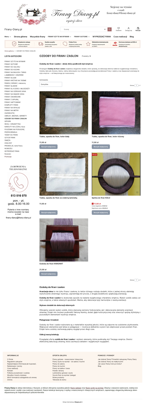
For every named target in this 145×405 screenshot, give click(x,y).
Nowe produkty (58, 377)
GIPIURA (8, 121)
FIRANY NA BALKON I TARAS (15, 72)
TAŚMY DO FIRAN (11, 135)
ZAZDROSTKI (9, 113)
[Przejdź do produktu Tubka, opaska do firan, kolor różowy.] (116, 112)
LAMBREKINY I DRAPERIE (14, 75)
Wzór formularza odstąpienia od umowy (22, 377)
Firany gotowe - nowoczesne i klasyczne (68, 359)
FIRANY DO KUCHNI (12, 70)
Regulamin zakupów (14, 361)
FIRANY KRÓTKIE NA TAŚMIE (15, 80)
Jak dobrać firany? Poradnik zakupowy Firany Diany (117, 359)
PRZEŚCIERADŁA (11, 132)
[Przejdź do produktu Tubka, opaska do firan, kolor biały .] (63, 112)
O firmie (10, 359)
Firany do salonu (59, 364)
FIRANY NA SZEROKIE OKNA (15, 91)
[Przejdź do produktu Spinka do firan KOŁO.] (116, 174)
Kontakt (10, 371)
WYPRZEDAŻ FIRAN (12, 151)
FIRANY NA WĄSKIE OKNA (14, 94)
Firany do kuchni (59, 366)
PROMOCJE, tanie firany (14, 146)
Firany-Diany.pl (13, 29)
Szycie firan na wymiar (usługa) (64, 375)
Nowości (8, 154)
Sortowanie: (43, 80)
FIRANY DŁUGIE (10, 78)
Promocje (8, 157)
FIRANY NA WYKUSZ (12, 108)
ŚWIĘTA (7, 140)
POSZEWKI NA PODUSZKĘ (14, 129)
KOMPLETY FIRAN (11, 105)
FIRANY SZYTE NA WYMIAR (15, 61)
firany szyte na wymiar (94, 388)
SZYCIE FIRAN (10, 138)
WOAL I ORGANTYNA (13, 124)
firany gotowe (76, 388)
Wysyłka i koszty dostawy (17, 375)
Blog (99, 366)
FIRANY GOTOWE (11, 64)
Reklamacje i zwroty (14, 366)
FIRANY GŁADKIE (11, 86)
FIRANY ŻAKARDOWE (13, 97)
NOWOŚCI (8, 148)
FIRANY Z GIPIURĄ (11, 99)
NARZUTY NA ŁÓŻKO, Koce (15, 127)
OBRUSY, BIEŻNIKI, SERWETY (16, 116)
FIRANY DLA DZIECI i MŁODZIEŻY (17, 89)
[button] (110, 29)
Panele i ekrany (58, 371)
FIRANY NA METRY (12, 110)
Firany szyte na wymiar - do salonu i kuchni (69, 361)
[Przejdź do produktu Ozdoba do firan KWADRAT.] (63, 239)
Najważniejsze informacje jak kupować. (21, 364)
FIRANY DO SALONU (12, 67)
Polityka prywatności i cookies (18, 373)
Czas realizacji (12, 368)
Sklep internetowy (72, 402)
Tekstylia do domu (59, 380)
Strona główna (9, 51)
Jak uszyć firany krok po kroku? (110, 364)
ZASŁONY (8, 143)
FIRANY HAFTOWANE (13, 102)
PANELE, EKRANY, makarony (15, 83)
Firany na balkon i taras (61, 368)
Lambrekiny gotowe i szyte (63, 373)
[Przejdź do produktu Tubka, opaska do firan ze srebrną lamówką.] (63, 174)
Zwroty (9, 380)
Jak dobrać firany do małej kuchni (110, 361)
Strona (132, 85)
